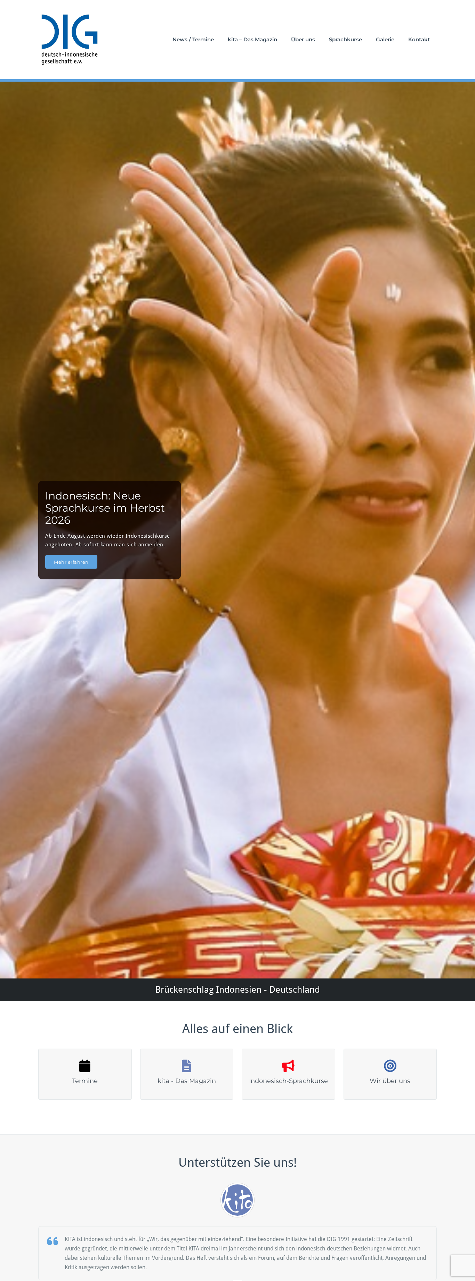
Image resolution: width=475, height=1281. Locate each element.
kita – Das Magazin (252, 39)
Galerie (385, 39)
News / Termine (193, 39)
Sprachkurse (345, 39)
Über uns (303, 39)
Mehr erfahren (71, 561)
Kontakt (419, 39)
